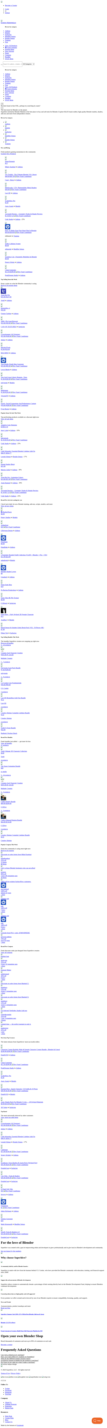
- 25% (23, 219)
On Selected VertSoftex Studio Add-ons (14, 1010)
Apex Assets (9, 206)
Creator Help (9, 1418)
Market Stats (9, 1408)
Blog (6, 1420)
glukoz (3, 340)
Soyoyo (3, 1194)
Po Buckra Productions (8, 590)
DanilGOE (4, 1055)
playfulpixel (5, 889)
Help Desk (8, 1416)
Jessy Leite (4, 430)
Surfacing (21, 327)
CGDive (3, 807)
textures (3, 872)
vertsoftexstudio (6, 1014)
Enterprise (8, 1406)
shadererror (4, 1028)
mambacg (4, 987)
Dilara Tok (4, 633)
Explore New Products (8, 154)
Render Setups (17, 457)
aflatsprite (8, 249)
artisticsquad (5, 974)
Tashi (2, 757)
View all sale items (7, 419)
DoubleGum (5, 1168)
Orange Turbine (6, 313)
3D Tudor (4, 1107)
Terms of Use (5, 1373)
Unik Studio (9, 219)
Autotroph (20, 1425)
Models (17, 206)
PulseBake (4, 547)
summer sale (5, 899)
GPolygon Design (7, 530)
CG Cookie (4, 688)
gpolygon (4, 960)
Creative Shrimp (6, 718)
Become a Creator (11, 5)
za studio (4, 772)
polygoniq (4, 383)
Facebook (8, 1390)
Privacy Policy (15, 1373)
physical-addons (6, 937)
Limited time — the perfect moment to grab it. (16, 1024)
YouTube (8, 1394)
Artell (3, 300)
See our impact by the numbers (11, 1251)
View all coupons (6, 952)
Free (6, 42)
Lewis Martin (5, 369)
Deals (7, 53)
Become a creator (6, 1345)
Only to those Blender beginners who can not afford (18, 868)
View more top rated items (9, 1117)
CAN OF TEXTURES (8, 327)
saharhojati (4, 560)
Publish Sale (5, 956)
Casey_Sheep (9, 180)
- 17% (25, 457)
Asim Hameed (5, 483)
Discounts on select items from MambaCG (15, 983)
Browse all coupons (7, 850)
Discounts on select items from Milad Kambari (16, 854)
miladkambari (5, 858)
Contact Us (8, 1422)
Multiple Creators (6, 658)
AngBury (4, 620)
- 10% (18, 430)
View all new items (7, 506)
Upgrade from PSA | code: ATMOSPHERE (15, 933)
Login (7, 9)
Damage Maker (6, 970)
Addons (20, 167)
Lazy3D (7, 193)
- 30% (20, 470)
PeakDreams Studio (11, 275)
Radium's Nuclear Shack (9, 733)
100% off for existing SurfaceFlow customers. (16, 881)
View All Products (11, 46)
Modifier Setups (18, 249)
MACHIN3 (5, 353)
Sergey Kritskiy (6, 1155)
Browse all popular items (9, 285)
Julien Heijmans (6, 1211)
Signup (7, 13)
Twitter (7, 1388)
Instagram (8, 1392)
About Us (8, 1402)
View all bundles (6, 743)
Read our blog (5, 1308)
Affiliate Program (11, 1404)
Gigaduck (4, 577)
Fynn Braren (5, 409)
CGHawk (4, 603)
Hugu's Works (9, 262)
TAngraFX (4, 396)
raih (2, 906)
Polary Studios (5, 517)
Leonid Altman (6, 457)
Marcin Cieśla (5, 470)
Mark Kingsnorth (6, 1224)
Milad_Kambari (10, 167)
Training (16, 236)
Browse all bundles (7, 643)
